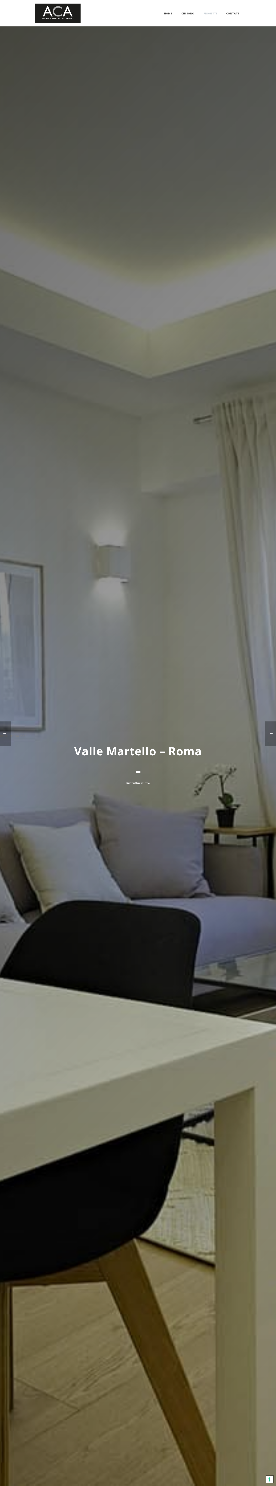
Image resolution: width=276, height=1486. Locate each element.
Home (168, 13)
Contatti (233, 13)
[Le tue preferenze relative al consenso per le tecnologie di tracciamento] (269, 1479)
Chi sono (187, 13)
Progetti (210, 13)
